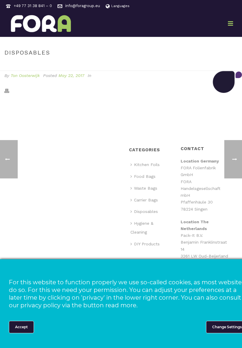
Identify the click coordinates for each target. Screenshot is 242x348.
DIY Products (147, 244)
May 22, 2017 (71, 75)
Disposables (146, 211)
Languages (120, 6)
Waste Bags (145, 188)
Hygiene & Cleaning (141, 227)
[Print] (9, 90)
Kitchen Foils (147, 164)
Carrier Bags (146, 200)
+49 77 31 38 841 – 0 (33, 6)
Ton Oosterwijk (25, 75)
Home (197, 65)
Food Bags (145, 176)
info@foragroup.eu (82, 6)
